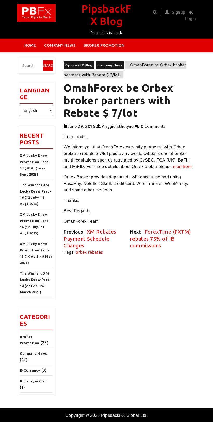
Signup (178, 12)
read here (182, 166)
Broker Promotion (104, 45)
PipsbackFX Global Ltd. (124, 415)
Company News (60, 45)
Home (30, 45)
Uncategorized (33, 381)
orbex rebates (89, 252)
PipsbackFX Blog (78, 65)
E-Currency (30, 370)
